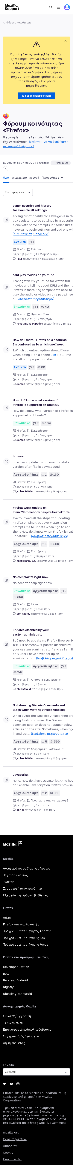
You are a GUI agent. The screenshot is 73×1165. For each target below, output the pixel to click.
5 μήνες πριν (51, 440)
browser (19, 456)
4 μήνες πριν (51, 384)
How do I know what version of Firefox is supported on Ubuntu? (36, 403)
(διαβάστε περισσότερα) (31, 234)
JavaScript (20, 774)
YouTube (11, 1083)
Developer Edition (16, 967)
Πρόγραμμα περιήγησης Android (27, 931)
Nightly (8, 987)
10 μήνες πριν (63, 560)
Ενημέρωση (38, 482)
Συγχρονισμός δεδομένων (22, 1036)
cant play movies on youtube (33, 275)
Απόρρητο (10, 1146)
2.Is (53, 355)
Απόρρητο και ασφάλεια (47, 749)
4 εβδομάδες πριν (51, 258)
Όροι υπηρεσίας (15, 1139)
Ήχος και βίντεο (41, 314)
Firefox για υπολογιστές (21, 924)
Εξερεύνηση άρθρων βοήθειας (25, 895)
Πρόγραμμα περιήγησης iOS (24, 938)
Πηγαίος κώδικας (15, 875)
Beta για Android (15, 980)
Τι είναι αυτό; (13, 1023)
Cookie (8, 1152)
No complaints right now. (31, 577)
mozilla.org (11, 1132)
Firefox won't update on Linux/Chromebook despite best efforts (41, 510)
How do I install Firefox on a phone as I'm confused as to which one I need (40, 342)
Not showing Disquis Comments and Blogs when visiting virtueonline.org (39, 708)
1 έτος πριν (55, 613)
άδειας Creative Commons (46, 1123)
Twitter (8, 882)
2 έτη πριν (59, 758)
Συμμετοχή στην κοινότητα (22, 888)
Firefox (21, 249)
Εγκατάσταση (40, 374)
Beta (6, 973)
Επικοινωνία (12, 1159)
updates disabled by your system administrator (31, 632)
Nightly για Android (17, 994)
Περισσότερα (51, 177)
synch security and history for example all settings (32, 208)
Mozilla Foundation (43, 1093)
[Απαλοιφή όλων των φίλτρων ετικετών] (5, 168)
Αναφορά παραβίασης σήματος (26, 868)
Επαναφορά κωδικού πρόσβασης (27, 1029)
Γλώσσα (8, 1065)
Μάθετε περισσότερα (36, 96)
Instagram (17, 1083)
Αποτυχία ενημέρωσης (46, 679)
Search (51, 7)
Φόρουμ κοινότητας (18, 22)
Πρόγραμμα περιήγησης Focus (25, 944)
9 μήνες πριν (61, 491)
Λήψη (7, 917)
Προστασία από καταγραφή (49, 800)
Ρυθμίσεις (37, 249)
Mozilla (12, 844)
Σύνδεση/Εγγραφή (17, 1016)
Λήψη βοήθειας (14, 1043)
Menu (59, 7)
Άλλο (34, 604)
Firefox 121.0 (61, 163)
